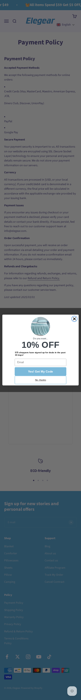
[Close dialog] (74, 319)
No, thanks (40, 380)
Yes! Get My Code (40, 371)
